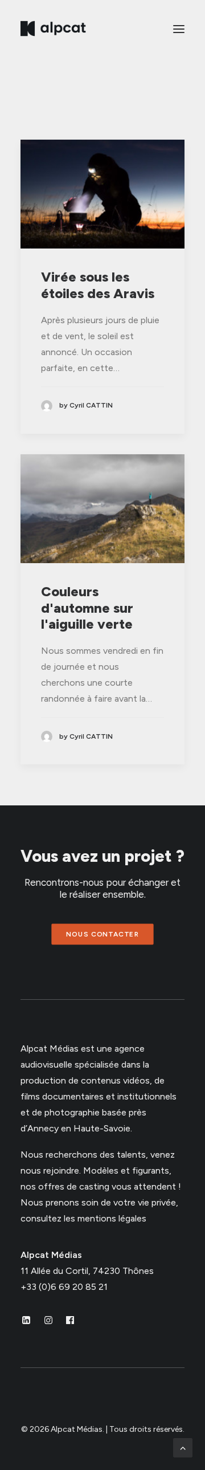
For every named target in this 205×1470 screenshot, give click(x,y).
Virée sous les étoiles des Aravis (97, 285)
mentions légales (111, 1218)
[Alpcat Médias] (53, 29)
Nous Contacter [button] (102, 934)
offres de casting (73, 1186)
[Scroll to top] (182, 1447)
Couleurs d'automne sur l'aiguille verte (87, 608)
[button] (179, 29)
